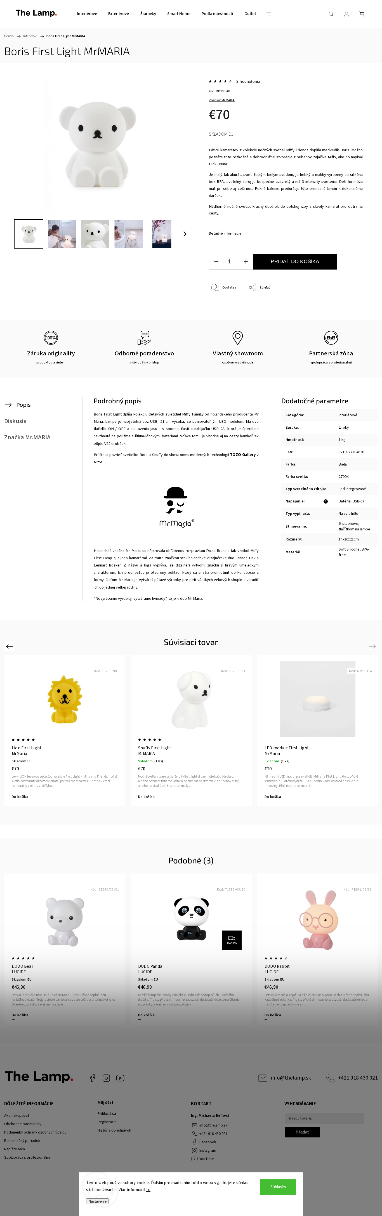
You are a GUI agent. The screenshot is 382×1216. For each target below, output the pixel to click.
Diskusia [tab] (15, 421)
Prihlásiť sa (107, 1113)
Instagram (106, 1078)
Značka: (222, 100)
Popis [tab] (23, 404)
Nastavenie (97, 1201)
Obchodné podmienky (22, 1124)
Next (373, 646)
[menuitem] (87, 14)
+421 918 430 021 (358, 1078)
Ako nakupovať (16, 1115)
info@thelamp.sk (291, 1078)
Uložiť (222, 314)
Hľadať (302, 1132)
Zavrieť (350, 306)
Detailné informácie (225, 233)
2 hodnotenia (248, 81)
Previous (10, 646)
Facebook (92, 1078)
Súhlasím (278, 1187)
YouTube (120, 1078)
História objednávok (114, 1130)
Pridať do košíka (295, 261)
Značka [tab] (27, 437)
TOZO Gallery (243, 455)
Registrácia (107, 1122)
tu (148, 1190)
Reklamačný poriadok (22, 1141)
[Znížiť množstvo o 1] (216, 261)
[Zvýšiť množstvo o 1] (246, 261)
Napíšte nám (14, 1149)
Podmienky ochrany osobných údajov (35, 1132)
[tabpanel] (317, 730)
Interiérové (348, 415)
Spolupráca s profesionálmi (27, 1157)
